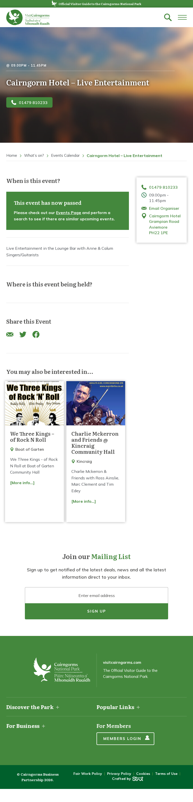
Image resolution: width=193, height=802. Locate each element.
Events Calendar (65, 155)
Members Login (122, 738)
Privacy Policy (119, 773)
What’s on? (34, 155)
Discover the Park (30, 707)
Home (11, 155)
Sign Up (96, 611)
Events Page (68, 212)
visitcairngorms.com (122, 662)
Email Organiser (164, 208)
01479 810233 (33, 102)
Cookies (143, 773)
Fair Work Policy (87, 773)
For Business (22, 725)
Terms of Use (166, 773)
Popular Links (115, 707)
